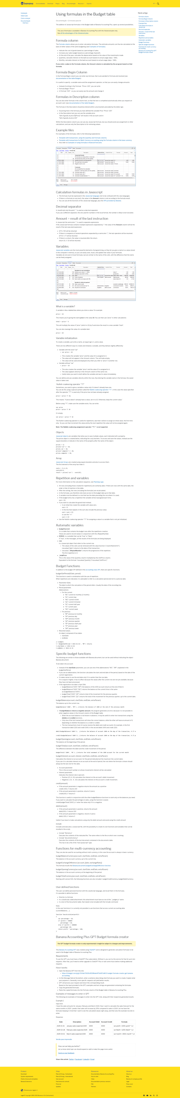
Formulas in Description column (148, 21)
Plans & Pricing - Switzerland (64, 1074)
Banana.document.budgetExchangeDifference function (92, 866)
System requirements (27, 1076)
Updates (58, 1086)
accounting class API (93, 570)
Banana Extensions (26, 1081)
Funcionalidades (40, 3)
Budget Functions (144, 42)
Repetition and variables (146, 38)
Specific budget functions (146, 44)
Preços (58, 3)
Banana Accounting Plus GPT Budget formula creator (147, 51)
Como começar (25, 18)
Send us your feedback (66, 1053)
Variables (141, 35)
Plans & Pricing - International (64, 1076)
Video (92, 1079)
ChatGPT (92, 950)
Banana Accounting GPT (67, 950)
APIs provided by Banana (112, 201)
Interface (25, 23)
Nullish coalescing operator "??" (101, 390)
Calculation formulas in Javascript (146, 26)
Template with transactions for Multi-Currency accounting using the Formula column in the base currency (95, 140)
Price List (58, 1084)
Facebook (78, 1059)
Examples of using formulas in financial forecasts (85, 143)
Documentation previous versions (100, 1081)
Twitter (71, 1059)
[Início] (27, 3)
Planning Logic (99, 482)
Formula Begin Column (146, 19)
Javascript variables (63, 250)
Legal (127, 1081)
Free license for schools (62, 1081)
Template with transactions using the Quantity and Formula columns (82, 138)
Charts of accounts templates (29, 1079)
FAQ (92, 1084)
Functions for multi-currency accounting (147, 47)
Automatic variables (145, 40)
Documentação (71, 3)
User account (60, 1079)
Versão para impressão (64, 1039)
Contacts (129, 1086)
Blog (63, 3)
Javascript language (92, 196)
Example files (143, 23)
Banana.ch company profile (134, 1079)
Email (92, 1059)
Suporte (89, 3)
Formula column (64, 44)
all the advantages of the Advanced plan (74, 33)
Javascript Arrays (62, 462)
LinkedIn (86, 1059)
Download (50, 3)
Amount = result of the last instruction (147, 32)
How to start (94, 1076)
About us (129, 1074)
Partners (93, 1086)
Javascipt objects (62, 436)
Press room (129, 1084)
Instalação (24, 13)
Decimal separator (144, 29)
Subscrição (24, 16)
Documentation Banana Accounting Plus (102, 1074)
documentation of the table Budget (68, 78)
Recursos (80, 3)
